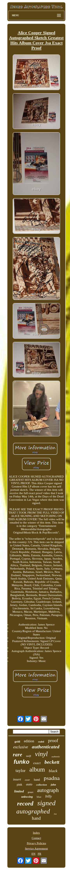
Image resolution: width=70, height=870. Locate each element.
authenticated (46, 746)
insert (17, 779)
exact (37, 763)
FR (39, 853)
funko (21, 761)
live (55, 814)
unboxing (27, 796)
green (30, 792)
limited (19, 791)
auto (29, 784)
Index (36, 832)
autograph (48, 790)
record (25, 803)
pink (19, 784)
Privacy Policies (36, 843)
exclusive (20, 747)
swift (28, 756)
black (53, 771)
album (37, 769)
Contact (36, 838)
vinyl (41, 753)
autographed (33, 811)
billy (48, 796)
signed (46, 803)
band (37, 779)
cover (27, 780)
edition (29, 741)
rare (17, 754)
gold (17, 741)
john (53, 784)
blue (39, 796)
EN (33, 853)
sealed (41, 741)
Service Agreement (36, 848)
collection (41, 784)
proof (53, 740)
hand (36, 818)
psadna (52, 777)
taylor (20, 770)
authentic (56, 756)
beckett (52, 762)
